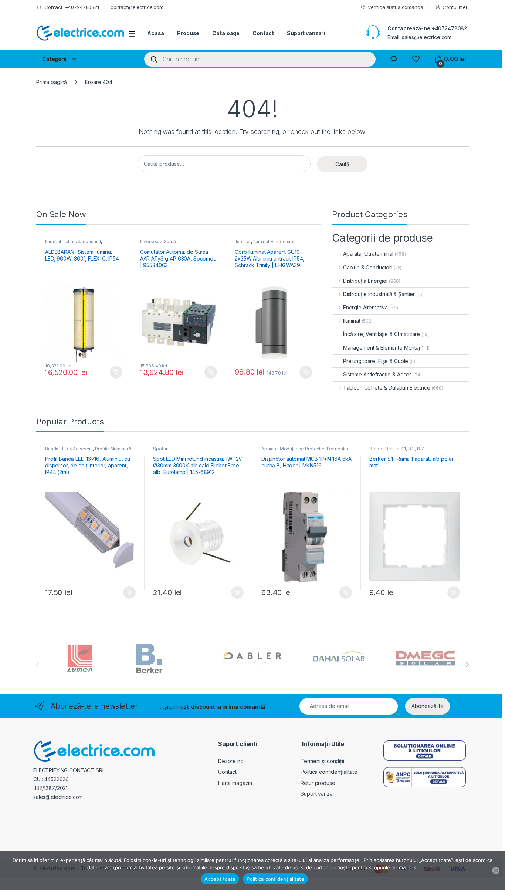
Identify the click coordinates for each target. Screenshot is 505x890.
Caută (342, 164)
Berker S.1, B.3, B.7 (404, 448)
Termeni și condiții (322, 761)
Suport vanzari (306, 33)
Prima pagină (51, 82)
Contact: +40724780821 (71, 7)
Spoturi (160, 448)
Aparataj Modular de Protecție (293, 448)
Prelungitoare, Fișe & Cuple (375, 361)
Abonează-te (427, 706)
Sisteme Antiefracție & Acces (377, 374)
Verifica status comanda (395, 7)
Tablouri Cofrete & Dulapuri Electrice (386, 387)
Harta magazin (235, 783)
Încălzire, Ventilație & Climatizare (381, 334)
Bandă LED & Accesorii (69, 448)
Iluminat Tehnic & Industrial (73, 241)
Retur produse (318, 783)
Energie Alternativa (365, 307)
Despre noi (231, 761)
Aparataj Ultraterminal (368, 254)
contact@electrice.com (137, 7)
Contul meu (456, 7)
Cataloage (226, 33)
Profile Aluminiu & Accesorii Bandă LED (88, 451)
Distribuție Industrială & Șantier (379, 294)
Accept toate (219, 879)
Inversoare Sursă (158, 241)
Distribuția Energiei (365, 281)
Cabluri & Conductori (367, 267)
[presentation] (467, 664)
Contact (263, 33)
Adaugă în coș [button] (113, 372)
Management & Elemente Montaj (381, 348)
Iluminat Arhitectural (273, 241)
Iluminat (243, 241)
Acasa (155, 33)
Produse (188, 33)
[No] (495, 870)
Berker (376, 448)
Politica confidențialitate (329, 772)
